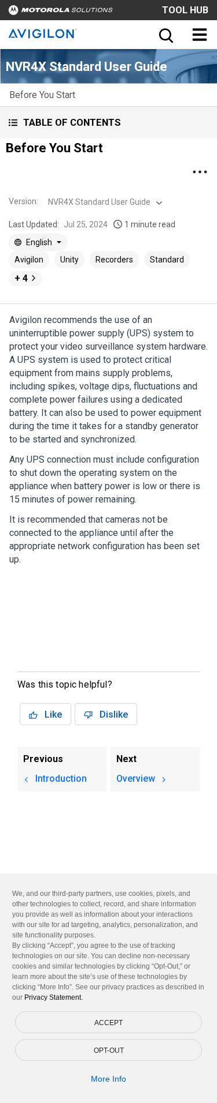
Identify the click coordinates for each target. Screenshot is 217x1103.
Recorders (114, 259)
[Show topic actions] (199, 171)
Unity (69, 259)
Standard (167, 259)
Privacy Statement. (53, 997)
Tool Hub (185, 10)
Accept (108, 1023)
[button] (108, 122)
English (39, 242)
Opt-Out (109, 1050)
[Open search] (164, 34)
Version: (23, 201)
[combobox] (104, 202)
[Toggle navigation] (199, 34)
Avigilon (28, 259)
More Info (108, 1078)
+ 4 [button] (21, 278)
